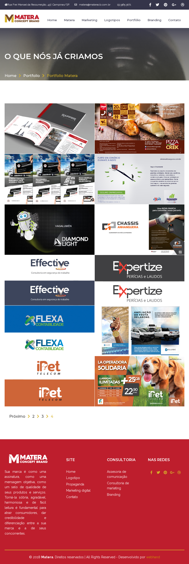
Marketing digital (78, 490)
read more (168, 247)
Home (52, 20)
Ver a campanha (72, 146)
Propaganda (75, 484)
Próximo (17, 416)
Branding (154, 20)
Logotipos (112, 20)
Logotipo (73, 478)
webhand (153, 557)
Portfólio (134, 20)
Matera (69, 20)
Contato (174, 20)
